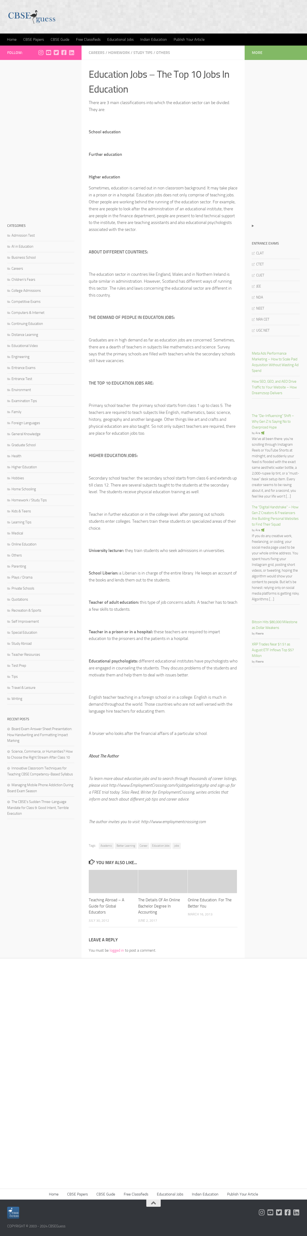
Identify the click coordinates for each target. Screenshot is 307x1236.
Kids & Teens (21, 511)
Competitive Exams (26, 301)
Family (16, 412)
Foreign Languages (26, 423)
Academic (106, 845)
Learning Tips (21, 522)
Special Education (24, 632)
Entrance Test (22, 379)
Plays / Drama (22, 577)
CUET (260, 275)
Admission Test (23, 235)
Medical (17, 533)
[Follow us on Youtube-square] (48, 52)
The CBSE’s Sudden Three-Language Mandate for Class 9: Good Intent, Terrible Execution (38, 808)
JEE (258, 286)
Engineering (21, 357)
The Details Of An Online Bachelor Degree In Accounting (159, 905)
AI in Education (22, 246)
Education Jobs (161, 845)
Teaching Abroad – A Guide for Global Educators (106, 905)
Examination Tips (24, 401)
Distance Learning (25, 335)
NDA (259, 297)
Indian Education (153, 39)
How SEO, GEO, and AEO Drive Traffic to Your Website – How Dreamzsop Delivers (274, 387)
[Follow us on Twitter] (56, 52)
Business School (24, 257)
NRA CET (262, 319)
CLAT (260, 253)
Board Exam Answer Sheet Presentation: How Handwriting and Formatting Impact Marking (39, 735)
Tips (15, 676)
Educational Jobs (120, 39)
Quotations (20, 599)
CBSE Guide (60, 39)
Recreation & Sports (26, 610)
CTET (260, 264)
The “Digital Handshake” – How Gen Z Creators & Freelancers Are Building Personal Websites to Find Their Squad (275, 516)
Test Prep (19, 665)
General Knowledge (26, 434)
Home (12, 39)
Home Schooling (24, 489)
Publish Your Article (189, 39)
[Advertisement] (40, 139)
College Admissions (26, 290)
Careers (97, 52)
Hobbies (18, 478)
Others (163, 52)
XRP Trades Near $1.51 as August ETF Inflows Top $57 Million (273, 650)
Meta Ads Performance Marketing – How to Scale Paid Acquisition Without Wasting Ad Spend (275, 362)
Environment (21, 390)
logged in (117, 950)
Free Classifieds (88, 39)
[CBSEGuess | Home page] (31, 17)
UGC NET (263, 330)
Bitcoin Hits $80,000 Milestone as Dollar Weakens (274, 625)
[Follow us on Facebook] (64, 52)
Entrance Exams (23, 368)
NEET (260, 308)
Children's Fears (23, 279)
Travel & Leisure (23, 687)
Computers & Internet (28, 312)
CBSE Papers (33, 39)
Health (16, 456)
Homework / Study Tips (130, 52)
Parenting (19, 566)
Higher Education (24, 467)
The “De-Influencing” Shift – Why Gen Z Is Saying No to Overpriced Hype (273, 421)
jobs (176, 845)
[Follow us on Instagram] (41, 52)
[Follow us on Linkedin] (71, 52)
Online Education (24, 544)
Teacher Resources (26, 654)
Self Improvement (25, 621)
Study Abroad (22, 643)
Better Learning (126, 845)
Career (144, 845)
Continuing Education (27, 324)
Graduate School (24, 445)
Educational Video (25, 346)
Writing (17, 699)
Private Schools (23, 588)
